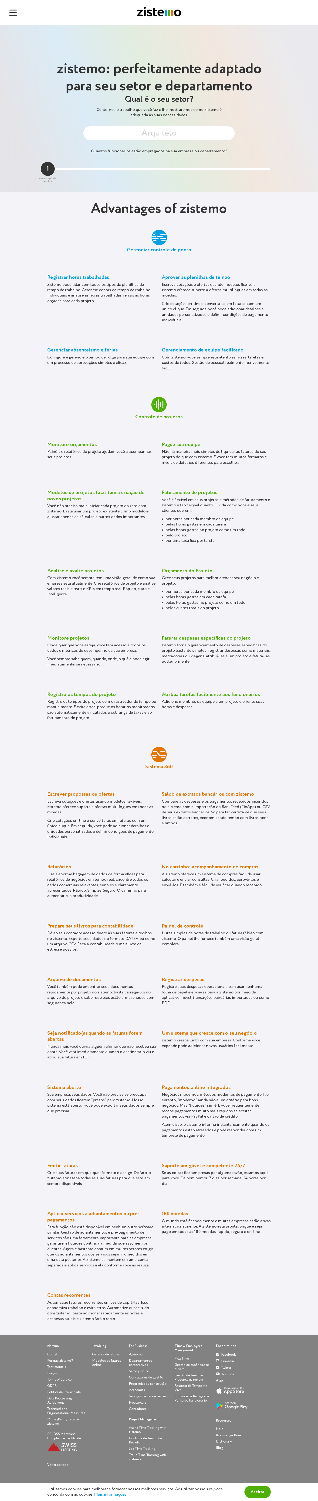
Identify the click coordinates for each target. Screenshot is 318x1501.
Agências (136, 1354)
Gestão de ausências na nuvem (192, 1367)
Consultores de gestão (146, 1377)
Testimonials (56, 1367)
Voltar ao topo (58, 1465)
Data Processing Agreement (59, 1400)
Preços (52, 1373)
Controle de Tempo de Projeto (145, 1440)
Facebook (228, 1354)
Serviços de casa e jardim (147, 1396)
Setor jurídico (139, 1371)
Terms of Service (59, 1379)
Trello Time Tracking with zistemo (147, 1457)
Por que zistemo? (60, 1360)
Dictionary (224, 1441)
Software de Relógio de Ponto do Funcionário (192, 1398)
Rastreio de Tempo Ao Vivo (191, 1388)
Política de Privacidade (64, 1392)
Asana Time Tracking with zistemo (147, 1430)
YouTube (227, 1374)
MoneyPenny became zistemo (63, 1421)
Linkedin (227, 1361)
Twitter (225, 1367)
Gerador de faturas (106, 1354)
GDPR (52, 1386)
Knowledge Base (228, 1435)
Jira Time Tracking (142, 1448)
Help (219, 1429)
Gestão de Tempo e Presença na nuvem (189, 1377)
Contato (53, 1354)
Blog (219, 1448)
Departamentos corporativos (140, 1363)
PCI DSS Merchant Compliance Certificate (64, 1436)
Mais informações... (111, 1494)
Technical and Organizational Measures (66, 1411)
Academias (137, 1390)
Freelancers (137, 1402)
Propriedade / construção (148, 1383)
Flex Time (182, 1358)
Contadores (138, 1409)
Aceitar (257, 1492)
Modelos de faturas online (106, 1363)
